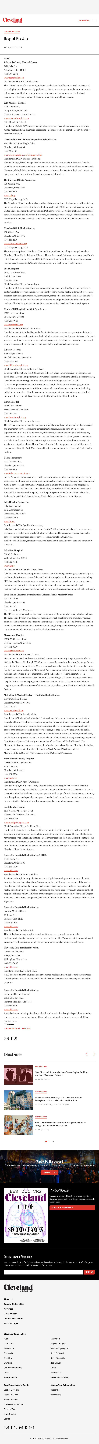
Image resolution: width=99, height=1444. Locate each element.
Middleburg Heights (59, 1348)
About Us (8, 1299)
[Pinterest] (26, 1427)
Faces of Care (10, 1409)
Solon (53, 1367)
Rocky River (55, 1363)
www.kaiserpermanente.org (17, 473)
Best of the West (11, 1399)
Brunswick (8, 1363)
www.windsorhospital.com (16, 118)
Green (6, 1372)
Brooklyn (8, 1358)
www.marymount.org (14, 650)
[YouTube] (31, 1427)
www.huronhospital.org (15, 417)
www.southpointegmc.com (16, 822)
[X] (15, 1427)
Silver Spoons (10, 1414)
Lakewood (55, 1339)
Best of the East (11, 1394)
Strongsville (55, 1372)
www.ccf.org (9, 195)
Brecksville (8, 1353)
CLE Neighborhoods (13, 1367)
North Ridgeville (57, 1358)
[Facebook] (11, 1427)
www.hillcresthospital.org (16, 365)
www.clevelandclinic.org (15, 243)
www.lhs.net (9, 521)
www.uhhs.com (11, 870)
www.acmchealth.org (14, 77)
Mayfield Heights (57, 1343)
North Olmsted (57, 1353)
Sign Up (89, 1272)
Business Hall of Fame (13, 1404)
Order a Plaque (10, 1313)
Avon (6, 1339)
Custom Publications (13, 1318)
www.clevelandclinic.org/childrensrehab (23, 155)
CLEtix (7, 1419)
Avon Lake (8, 1343)
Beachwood (9, 1348)
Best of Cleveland (11, 1390)
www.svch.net (10, 778)
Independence (10, 1377)
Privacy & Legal (11, 1323)
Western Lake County (59, 1377)
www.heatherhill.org (13, 324)
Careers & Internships (14, 1304)
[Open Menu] (94, 21)
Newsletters (55, 1394)
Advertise (8, 1309)
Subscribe (84, 20)
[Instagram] (21, 1427)
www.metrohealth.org (14, 710)
